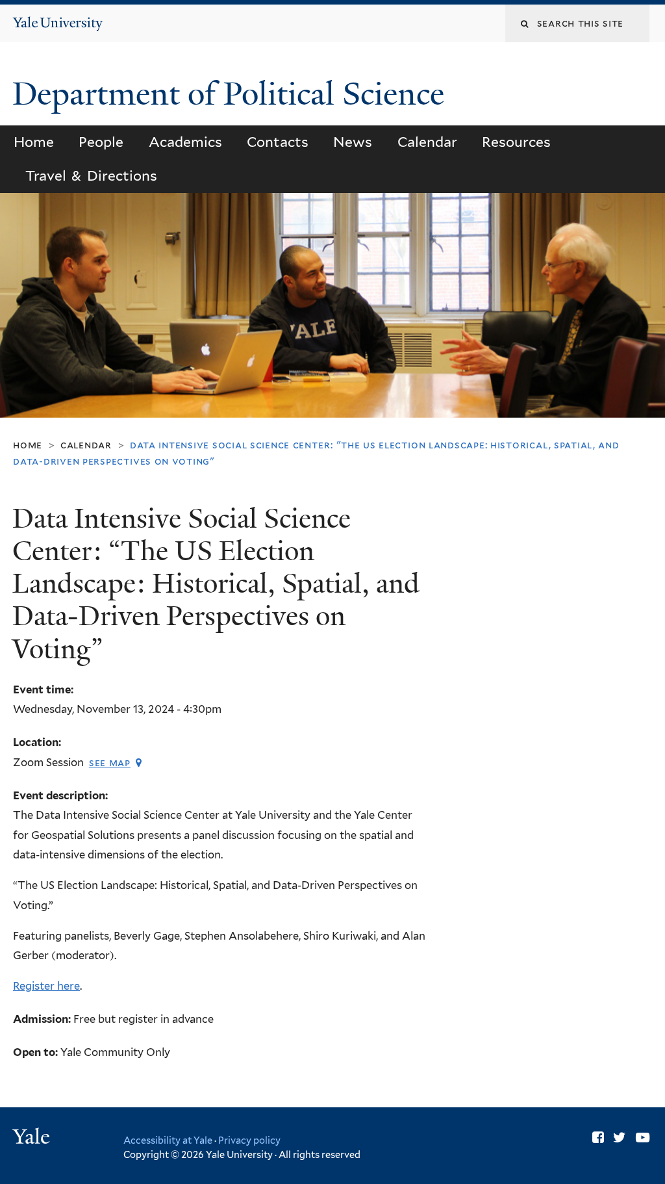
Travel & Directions (91, 176)
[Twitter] (619, 1137)
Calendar (427, 142)
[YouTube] (642, 1137)
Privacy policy (249, 1140)
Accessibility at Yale (167, 1140)
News (352, 142)
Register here (46, 985)
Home (34, 142)
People (101, 142)
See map (110, 762)
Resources (516, 142)
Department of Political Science (232, 94)
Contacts (277, 142)
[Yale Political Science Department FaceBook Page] (598, 1137)
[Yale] (33, 1138)
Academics (185, 142)
